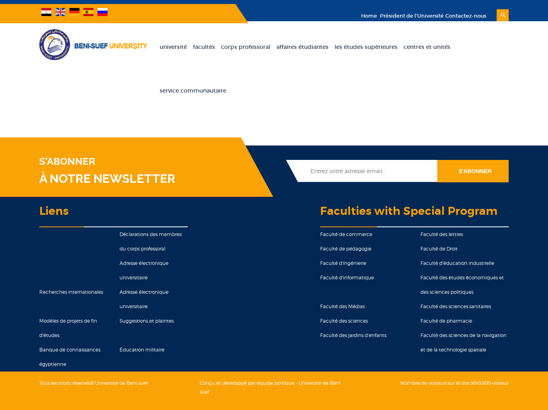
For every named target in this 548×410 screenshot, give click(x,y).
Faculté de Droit (439, 249)
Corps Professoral (245, 46)
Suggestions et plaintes (147, 321)
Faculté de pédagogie (345, 249)
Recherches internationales (71, 292)
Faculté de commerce (346, 234)
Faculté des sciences (344, 321)
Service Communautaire (193, 90)
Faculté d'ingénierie (343, 263)
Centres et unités (427, 46)
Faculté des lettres (441, 234)
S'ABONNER (67, 161)
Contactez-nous (465, 15)
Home (369, 15)
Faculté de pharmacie (446, 321)
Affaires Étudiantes (302, 46)
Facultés (204, 46)
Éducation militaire (142, 350)
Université (173, 46)
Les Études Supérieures (366, 46)
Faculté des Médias (342, 306)
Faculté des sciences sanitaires (455, 306)
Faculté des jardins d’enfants (353, 335)
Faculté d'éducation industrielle (457, 263)
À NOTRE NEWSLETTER (107, 179)
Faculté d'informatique (347, 278)
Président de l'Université (411, 15)
